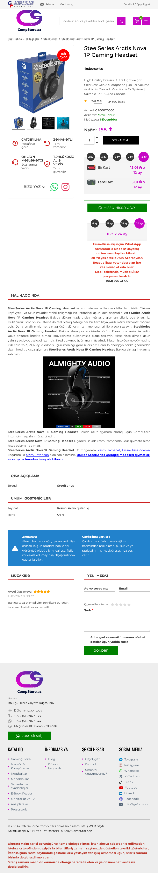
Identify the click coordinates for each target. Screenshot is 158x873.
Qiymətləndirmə (96, 604)
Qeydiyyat (92, 759)
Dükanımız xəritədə (28, 710)
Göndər (101, 650)
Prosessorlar (20, 809)
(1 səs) (98, 101)
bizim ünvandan (37, 455)
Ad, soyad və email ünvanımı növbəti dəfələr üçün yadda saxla (118, 639)
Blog (51, 759)
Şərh (88, 610)
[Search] (121, 21)
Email (123, 588)
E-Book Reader (21, 793)
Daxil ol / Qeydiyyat (137, 4)
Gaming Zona (21, 759)
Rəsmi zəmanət (109, 450)
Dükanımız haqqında (56, 766)
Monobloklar (20, 779)
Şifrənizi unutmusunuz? (96, 771)
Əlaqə (50, 4)
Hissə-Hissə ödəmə (136, 450)
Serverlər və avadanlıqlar (19, 786)
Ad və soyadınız (96, 588)
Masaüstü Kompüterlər (20, 766)
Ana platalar (19, 804)
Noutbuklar (19, 773)
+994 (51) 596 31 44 (27, 716)
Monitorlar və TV (23, 799)
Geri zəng (66, 4)
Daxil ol (90, 764)
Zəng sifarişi (32, 736)
